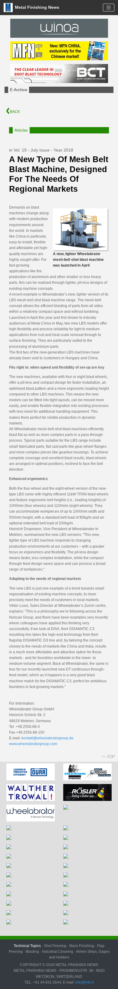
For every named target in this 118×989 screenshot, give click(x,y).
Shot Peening (55, 946)
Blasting (32, 951)
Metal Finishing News (36, 7)
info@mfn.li (84, 982)
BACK (14, 112)
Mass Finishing (81, 946)
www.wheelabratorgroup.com (33, 744)
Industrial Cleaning (57, 951)
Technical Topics (27, 946)
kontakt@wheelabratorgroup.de (47, 738)
